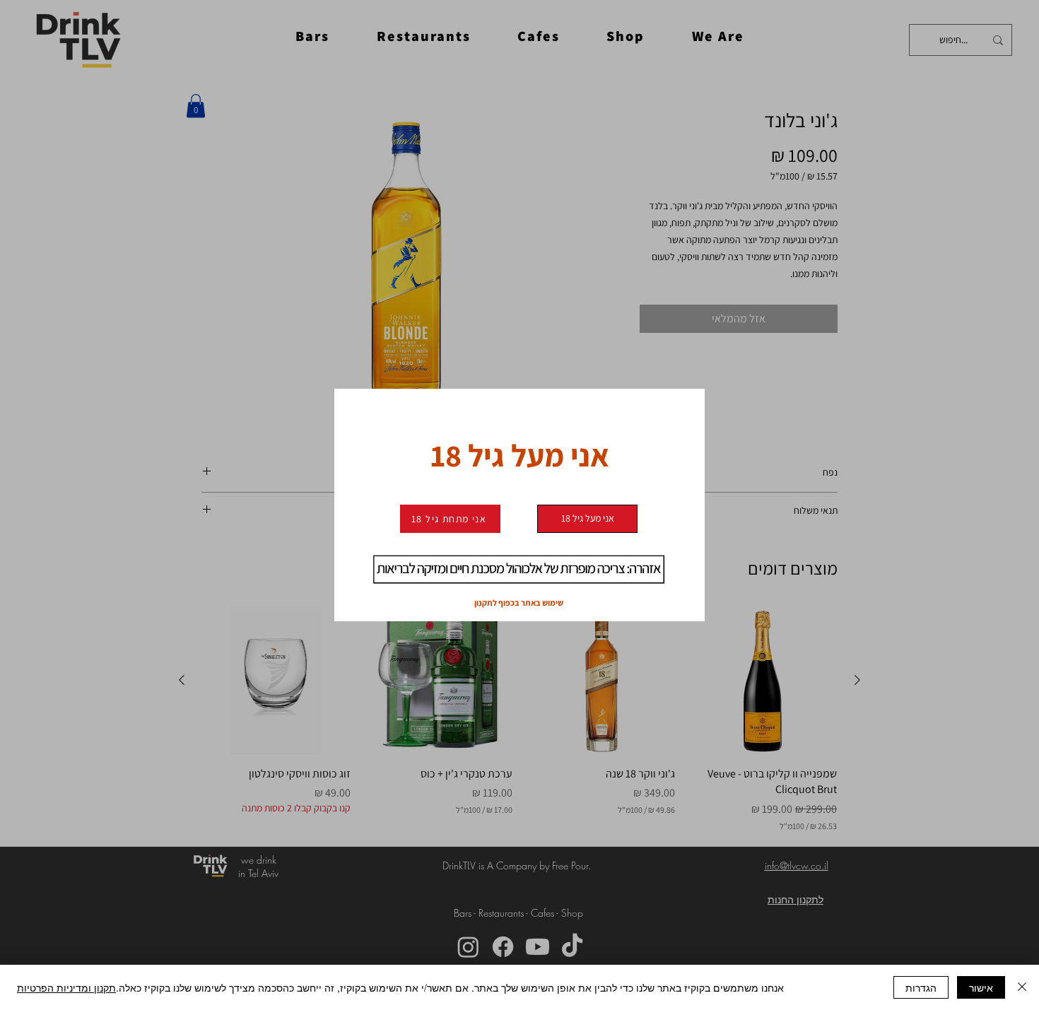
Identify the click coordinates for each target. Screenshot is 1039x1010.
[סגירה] (1022, 987)
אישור (981, 987)
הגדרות (921, 987)
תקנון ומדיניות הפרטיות (66, 987)
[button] (587, 519)
